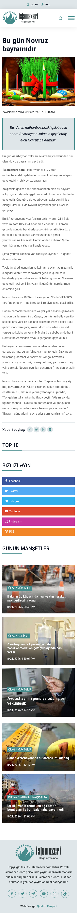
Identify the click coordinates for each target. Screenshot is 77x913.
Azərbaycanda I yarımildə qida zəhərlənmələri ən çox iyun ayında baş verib (34, 648)
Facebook (15, 481)
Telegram (15, 501)
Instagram (15, 521)
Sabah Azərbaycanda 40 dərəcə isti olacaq (38, 758)
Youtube (14, 511)
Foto (47, 4)
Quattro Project (47, 906)
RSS (12, 531)
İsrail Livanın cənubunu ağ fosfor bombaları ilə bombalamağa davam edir (36, 807)
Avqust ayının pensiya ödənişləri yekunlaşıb (36, 701)
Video (34, 4)
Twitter (13, 491)
